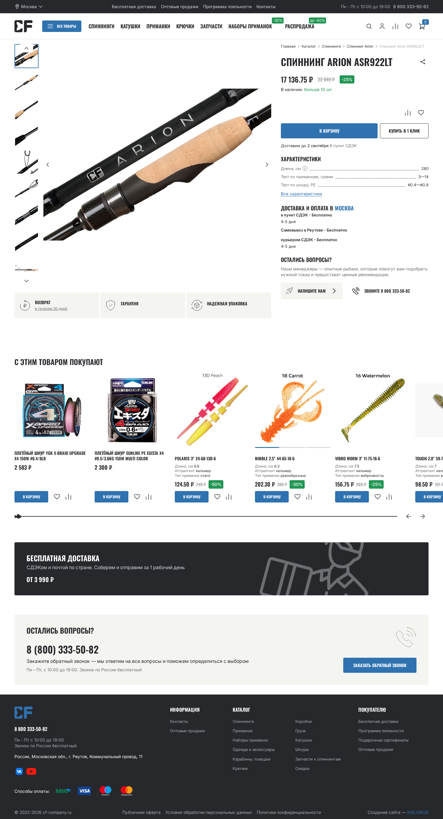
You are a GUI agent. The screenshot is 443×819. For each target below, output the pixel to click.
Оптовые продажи (179, 6)
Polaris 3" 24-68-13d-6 (195, 458)
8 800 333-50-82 (411, 6)
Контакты (265, 6)
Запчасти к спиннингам (318, 759)
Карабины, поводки (252, 759)
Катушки (130, 26)
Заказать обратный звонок (380, 665)
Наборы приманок (250, 26)
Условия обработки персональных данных (208, 812)
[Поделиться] (423, 62)
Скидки (302, 768)
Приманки (158, 26)
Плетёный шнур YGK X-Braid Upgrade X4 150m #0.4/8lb (50, 455)
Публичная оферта (141, 812)
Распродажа (299, 26)
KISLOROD (418, 812)
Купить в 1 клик (404, 131)
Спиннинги (102, 26)
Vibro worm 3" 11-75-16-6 (357, 458)
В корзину (329, 131)
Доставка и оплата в (317, 208)
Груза (300, 730)
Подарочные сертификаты (383, 740)
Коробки (303, 721)
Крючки (185, 26)
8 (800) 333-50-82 (63, 649)
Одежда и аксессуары (254, 749)
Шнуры (302, 749)
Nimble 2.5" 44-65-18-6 (274, 458)
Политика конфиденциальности (289, 812)
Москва (344, 208)
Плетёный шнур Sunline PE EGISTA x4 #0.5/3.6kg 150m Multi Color (129, 455)
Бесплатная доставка (134, 6)
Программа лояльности (227, 6)
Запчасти (211, 26)
